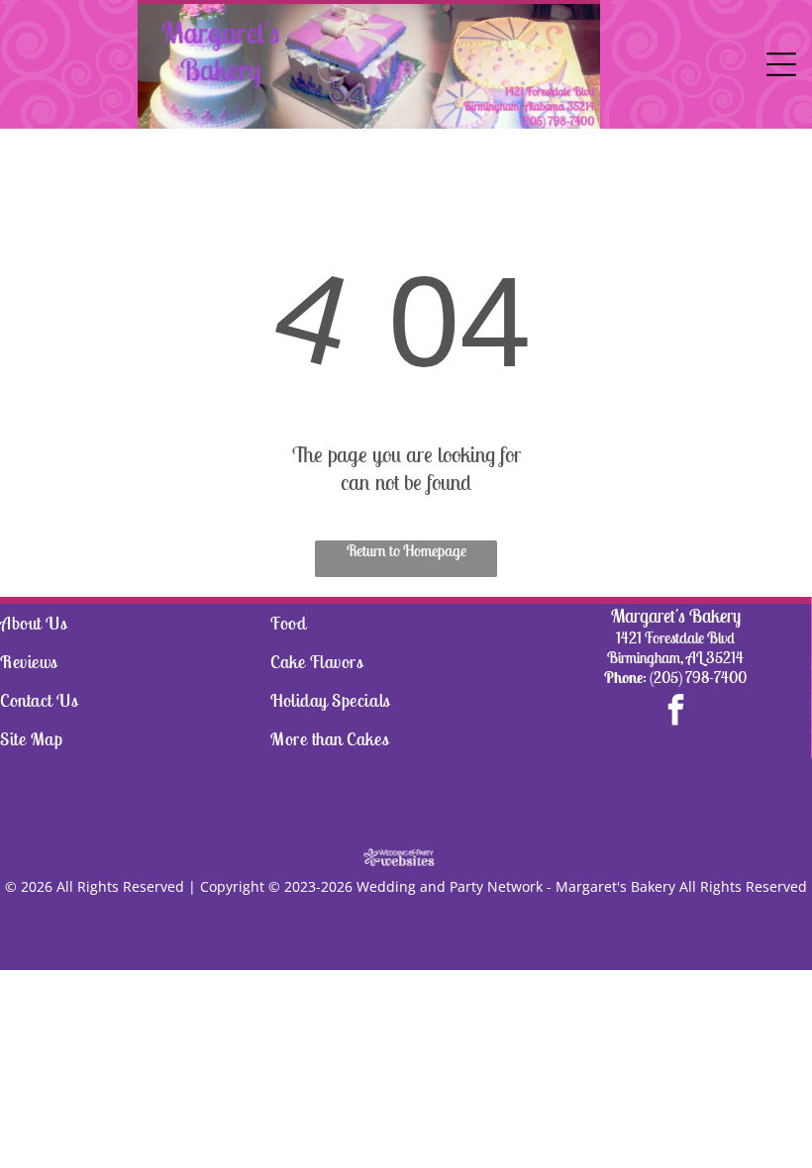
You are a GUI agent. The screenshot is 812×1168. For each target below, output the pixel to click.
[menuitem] (135, 623)
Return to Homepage (406, 550)
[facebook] (675, 712)
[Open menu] (781, 64)
